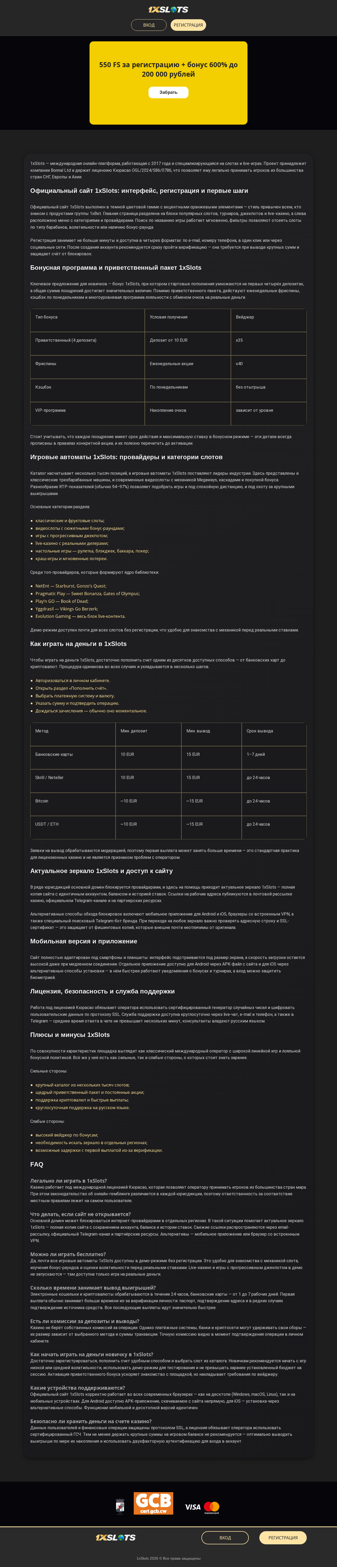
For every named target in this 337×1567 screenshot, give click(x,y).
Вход (149, 25)
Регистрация (188, 25)
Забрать (168, 92)
